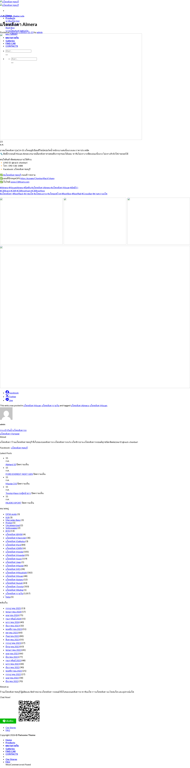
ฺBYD (8, 530)
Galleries (10, 748)
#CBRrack (5, 190)
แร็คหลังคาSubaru (14, 579)
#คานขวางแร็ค (99, 193)
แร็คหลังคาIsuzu (14, 558)
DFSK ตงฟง (11, 514)
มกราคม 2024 (12, 622)
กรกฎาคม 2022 (13, 674)
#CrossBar (87, 193)
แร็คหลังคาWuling (14, 590)
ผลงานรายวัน (12, 745)
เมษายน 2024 (12, 615)
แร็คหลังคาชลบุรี (19, 447)
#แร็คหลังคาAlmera (40, 187)
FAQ (8, 730)
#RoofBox (66, 193)
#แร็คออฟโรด (54, 193)
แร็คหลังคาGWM (14, 548)
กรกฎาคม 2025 (13, 608)
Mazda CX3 (11, 483)
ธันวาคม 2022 (12, 667)
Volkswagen (11, 528)
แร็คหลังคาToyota (14, 586)
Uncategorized (13, 525)
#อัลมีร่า (74, 187)
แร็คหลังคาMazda (14, 565)
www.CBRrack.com (20, 181)
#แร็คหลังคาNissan (60, 187)
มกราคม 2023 (12, 663)
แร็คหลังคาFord (13, 544)
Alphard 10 (11, 464)
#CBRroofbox (38, 190)
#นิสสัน (27, 187)
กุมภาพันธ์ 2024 (13, 618)
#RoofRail (76, 193)
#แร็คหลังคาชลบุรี (12, 174)
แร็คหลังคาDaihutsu (15, 541)
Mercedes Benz (13, 520)
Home (9, 740)
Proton (9, 522)
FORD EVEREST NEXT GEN (19, 474)
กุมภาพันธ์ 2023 (13, 660)
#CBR (13, 190)
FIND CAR (11, 751)
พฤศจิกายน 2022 (14, 670)
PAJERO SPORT (13, 502)
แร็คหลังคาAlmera (80, 405)
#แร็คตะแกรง (40, 193)
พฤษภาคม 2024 (13, 611)
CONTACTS (12, 754)
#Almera (4, 187)
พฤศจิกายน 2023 (14, 629)
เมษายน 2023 (12, 653)
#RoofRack (18, 193)
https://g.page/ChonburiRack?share (37, 178)
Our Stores (11, 727)
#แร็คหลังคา (6, 193)
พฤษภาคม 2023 (13, 650)
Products (10, 18)
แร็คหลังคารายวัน (18, 16)
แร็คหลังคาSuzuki (14, 583)
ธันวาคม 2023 (12, 625)
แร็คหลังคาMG (13, 569)
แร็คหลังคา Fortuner (10, 433)
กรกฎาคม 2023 (13, 643)
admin (40, 32)
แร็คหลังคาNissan (6, 16)
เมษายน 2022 (12, 677)
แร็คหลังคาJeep (13, 562)
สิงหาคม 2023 (12, 639)
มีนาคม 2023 (12, 657)
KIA (7, 517)
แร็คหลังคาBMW (14, 534)
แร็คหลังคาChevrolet (16, 537)
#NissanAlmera (16, 187)
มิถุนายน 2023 (12, 646)
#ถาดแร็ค (28, 193)
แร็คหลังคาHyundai (15, 555)
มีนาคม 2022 (12, 681)
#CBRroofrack (24, 190)
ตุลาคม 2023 (12, 632)
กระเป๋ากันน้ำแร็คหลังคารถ (13, 430)
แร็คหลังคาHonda (14, 551)
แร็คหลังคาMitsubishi (16, 572)
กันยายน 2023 (12, 636)
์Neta (8, 596)
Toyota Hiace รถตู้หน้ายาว (18, 493)
